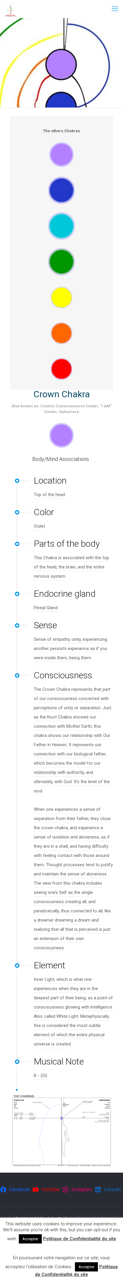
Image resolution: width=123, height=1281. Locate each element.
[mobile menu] (115, 9)
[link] (61, 154)
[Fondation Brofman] (10, 8)
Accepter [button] (30, 1239)
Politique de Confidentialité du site (79, 1238)
